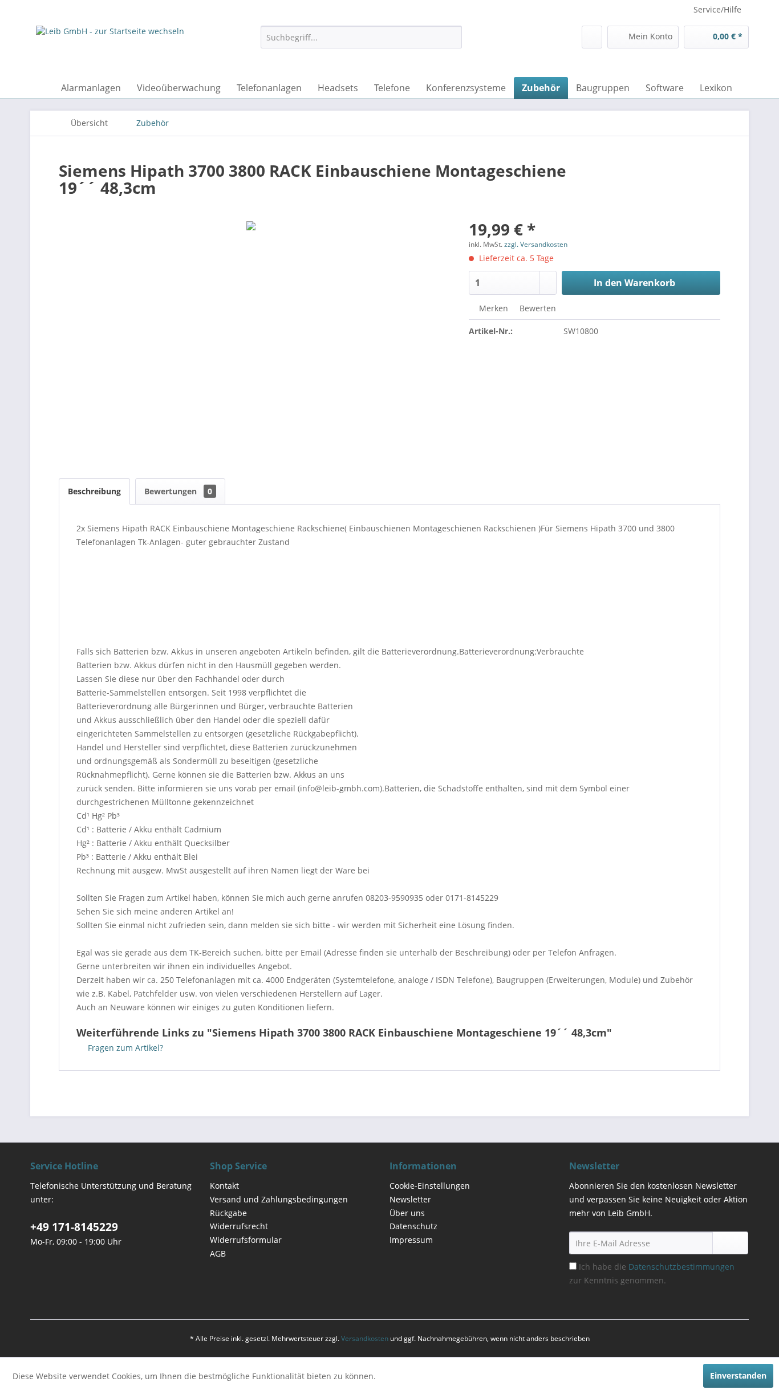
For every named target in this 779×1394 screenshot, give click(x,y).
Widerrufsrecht (239, 1226)
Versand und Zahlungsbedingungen (279, 1199)
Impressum (411, 1239)
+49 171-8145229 (74, 1227)
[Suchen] (451, 37)
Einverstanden (738, 1375)
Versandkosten (364, 1338)
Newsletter (410, 1199)
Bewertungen (178, 491)
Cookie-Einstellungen (430, 1185)
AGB (218, 1253)
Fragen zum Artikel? (124, 1047)
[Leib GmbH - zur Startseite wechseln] (110, 48)
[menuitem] (361, 37)
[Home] (41, 88)
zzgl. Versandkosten (535, 244)
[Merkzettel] (592, 37)
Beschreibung (94, 491)
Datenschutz (413, 1226)
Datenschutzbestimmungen (681, 1266)
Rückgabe (228, 1213)
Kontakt (224, 1185)
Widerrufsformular (246, 1239)
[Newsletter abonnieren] (730, 1243)
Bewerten (536, 308)
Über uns (407, 1213)
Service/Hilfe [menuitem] (717, 9)
